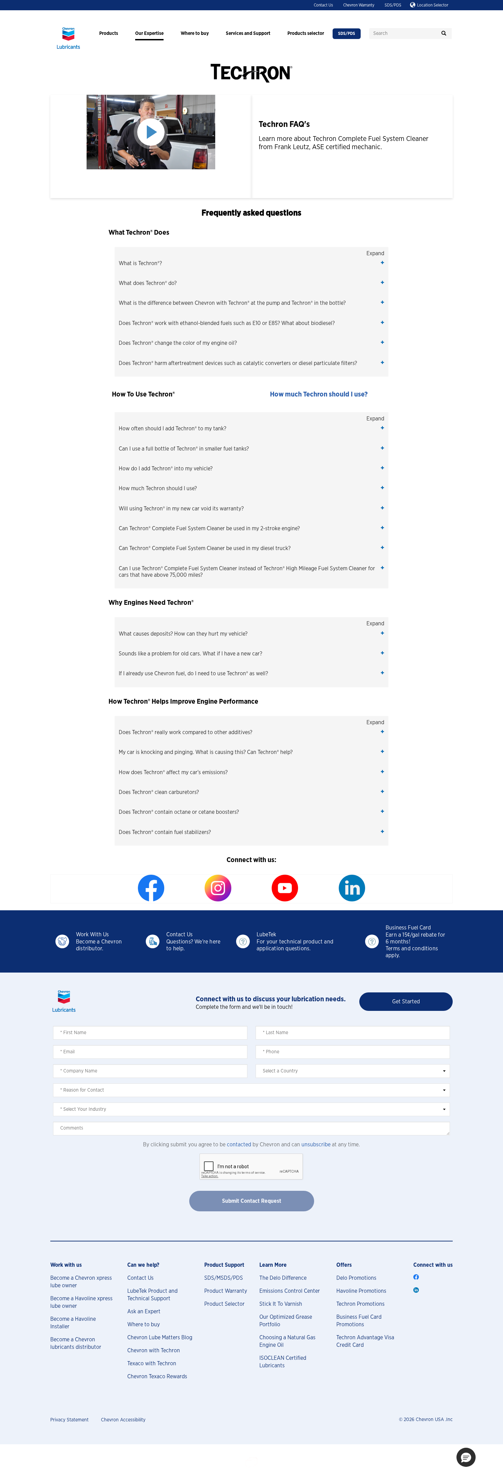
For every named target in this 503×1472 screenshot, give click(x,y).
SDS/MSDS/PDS (223, 1278)
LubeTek (266, 934)
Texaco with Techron (151, 1363)
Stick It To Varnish (280, 1304)
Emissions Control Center (289, 1291)
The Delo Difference (283, 1278)
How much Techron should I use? (319, 394)
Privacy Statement (69, 1420)
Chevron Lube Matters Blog (159, 1337)
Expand (375, 253)
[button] (251, 263)
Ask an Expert (143, 1311)
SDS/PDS (393, 5)
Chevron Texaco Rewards (157, 1376)
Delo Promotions (356, 1278)
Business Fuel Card (408, 927)
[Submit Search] (443, 33)
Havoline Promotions (361, 1291)
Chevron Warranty (358, 5)
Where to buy (143, 1324)
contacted (239, 1144)
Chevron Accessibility (123, 1420)
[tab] (251, 267)
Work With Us (92, 934)
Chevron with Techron (153, 1350)
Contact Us (323, 5)
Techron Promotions (360, 1304)
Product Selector (224, 1304)
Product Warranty (225, 1291)
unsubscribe (316, 1144)
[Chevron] (68, 49)
